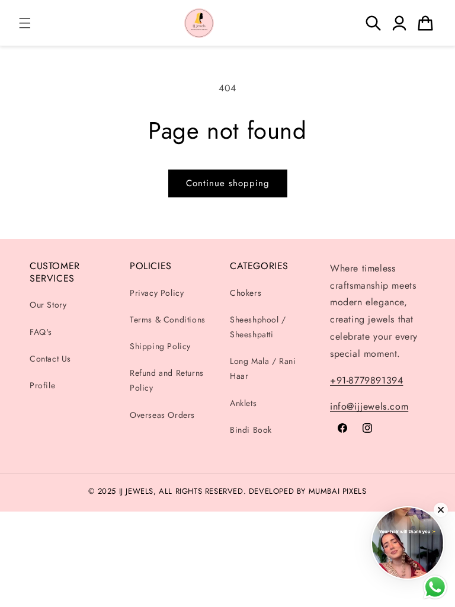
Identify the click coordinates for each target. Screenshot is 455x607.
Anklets (243, 403)
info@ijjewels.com (369, 406)
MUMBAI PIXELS (338, 491)
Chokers (245, 293)
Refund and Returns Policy (167, 380)
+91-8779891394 (366, 380)
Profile (42, 385)
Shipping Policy (160, 346)
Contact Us (50, 359)
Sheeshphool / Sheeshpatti (258, 327)
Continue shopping (228, 183)
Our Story (48, 305)
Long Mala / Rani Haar (263, 368)
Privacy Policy (157, 293)
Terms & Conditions (168, 319)
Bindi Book (251, 430)
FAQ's (41, 332)
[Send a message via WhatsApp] (435, 587)
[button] (25, 23)
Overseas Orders (162, 415)
